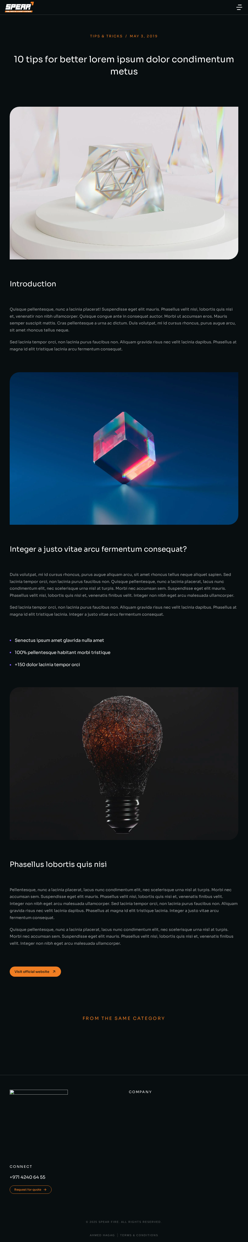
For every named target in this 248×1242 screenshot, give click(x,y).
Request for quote (27, 1189)
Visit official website (32, 971)
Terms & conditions (139, 1235)
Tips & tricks (106, 36)
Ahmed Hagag (102, 1235)
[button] (239, 7)
